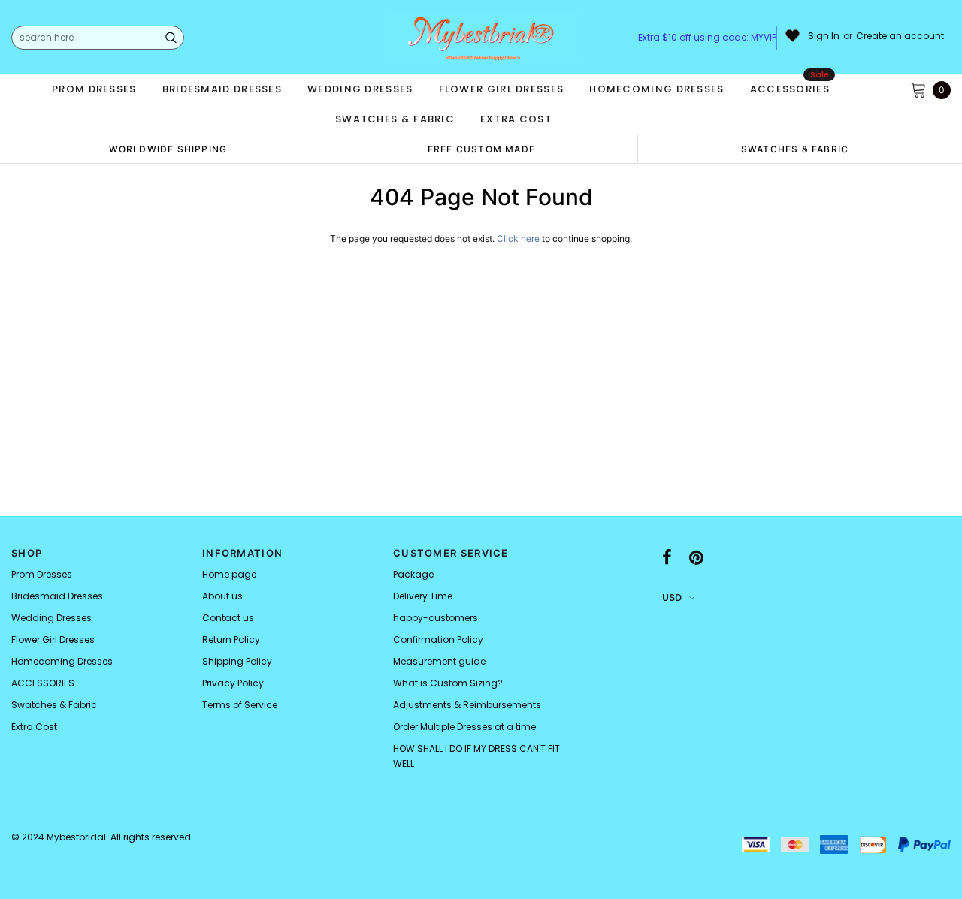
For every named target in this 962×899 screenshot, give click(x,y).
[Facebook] (667, 557)
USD (672, 597)
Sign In (823, 36)
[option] (168, 148)
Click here (519, 238)
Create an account (900, 36)
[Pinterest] (696, 557)
